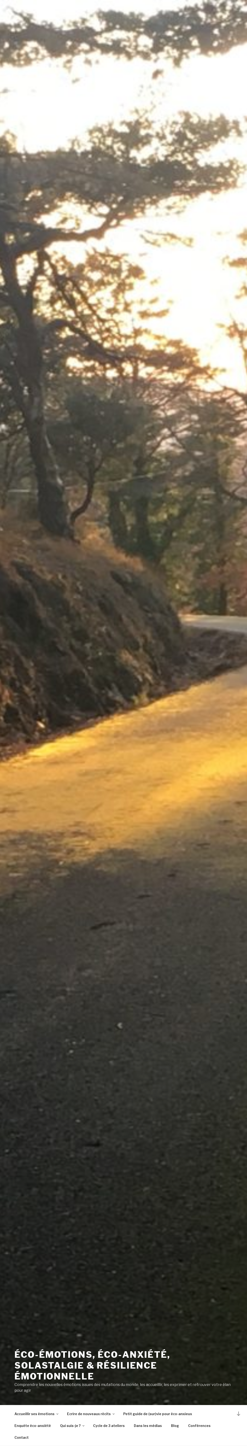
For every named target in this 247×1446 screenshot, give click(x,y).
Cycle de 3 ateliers (109, 1426)
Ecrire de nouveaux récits (89, 1414)
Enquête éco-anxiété (32, 1426)
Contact (21, 1437)
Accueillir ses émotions (34, 1414)
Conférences (199, 1426)
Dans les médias (148, 1426)
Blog (175, 1426)
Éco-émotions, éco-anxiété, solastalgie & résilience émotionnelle (92, 1365)
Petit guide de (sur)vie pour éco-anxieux (157, 1414)
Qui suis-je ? (70, 1426)
